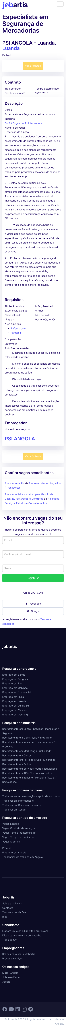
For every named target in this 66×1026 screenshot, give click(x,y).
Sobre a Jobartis (12, 903)
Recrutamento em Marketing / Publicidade (26, 751)
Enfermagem (18, 328)
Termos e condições (14, 912)
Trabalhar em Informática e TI (19, 800)
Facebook (35, 603)
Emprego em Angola (14, 852)
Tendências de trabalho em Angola (22, 856)
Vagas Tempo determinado (18, 837)
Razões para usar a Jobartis (18, 954)
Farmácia (16, 332)
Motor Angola (10, 972)
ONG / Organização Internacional (24, 123)
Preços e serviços (12, 958)
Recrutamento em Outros (16, 755)
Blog (5, 916)
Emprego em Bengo (13, 674)
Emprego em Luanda (14, 701)
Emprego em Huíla (13, 696)
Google (35, 611)
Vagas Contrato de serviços (18, 828)
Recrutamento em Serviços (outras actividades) (30, 768)
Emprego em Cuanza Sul (16, 692)
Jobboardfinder (11, 977)
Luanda (11, 48)
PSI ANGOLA (20, 439)
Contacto (7, 907)
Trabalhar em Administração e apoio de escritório (31, 796)
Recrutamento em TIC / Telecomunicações (27, 773)
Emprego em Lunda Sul (15, 705)
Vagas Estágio (10, 823)
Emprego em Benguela (15, 679)
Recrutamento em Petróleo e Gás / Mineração (28, 759)
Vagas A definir (11, 841)
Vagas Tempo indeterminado (19, 832)
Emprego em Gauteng (15, 714)
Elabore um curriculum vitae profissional (25, 930)
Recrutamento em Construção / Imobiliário (27, 737)
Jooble (6, 981)
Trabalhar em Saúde (13, 809)
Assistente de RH (15, 483)
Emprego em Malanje (14, 710)
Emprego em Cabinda (15, 687)
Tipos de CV (9, 939)
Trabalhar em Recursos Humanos (21, 805)
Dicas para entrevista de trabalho (21, 935)
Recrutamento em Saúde (16, 764)
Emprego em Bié (11, 683)
